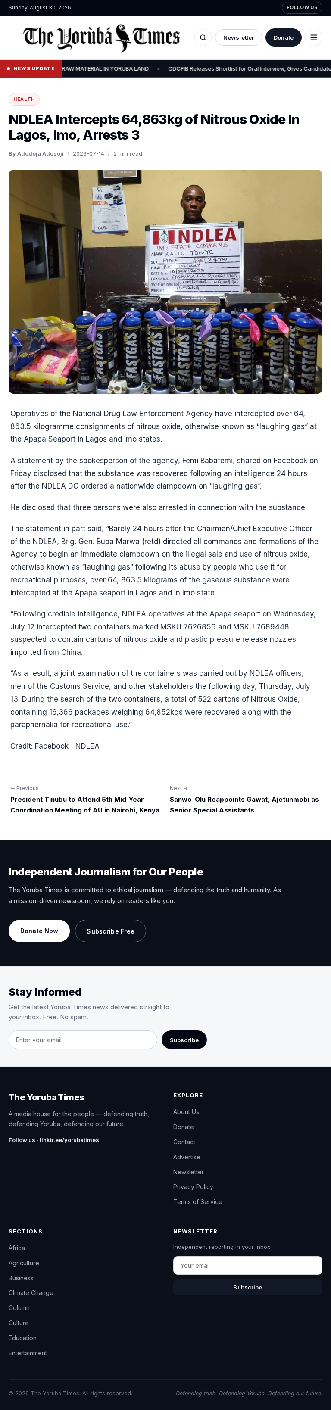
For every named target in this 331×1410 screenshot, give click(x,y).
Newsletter (238, 37)
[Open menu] (313, 37)
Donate (284, 37)
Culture (19, 1322)
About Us (186, 1111)
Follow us (302, 7)
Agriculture (24, 1263)
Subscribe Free (110, 931)
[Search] (203, 37)
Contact (184, 1141)
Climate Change (31, 1292)
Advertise (186, 1157)
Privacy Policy (193, 1186)
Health (24, 99)
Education (23, 1338)
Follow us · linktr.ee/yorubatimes (54, 1139)
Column (19, 1307)
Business (21, 1278)
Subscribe (184, 1039)
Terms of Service (197, 1201)
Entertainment (28, 1353)
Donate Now (39, 930)
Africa (17, 1247)
